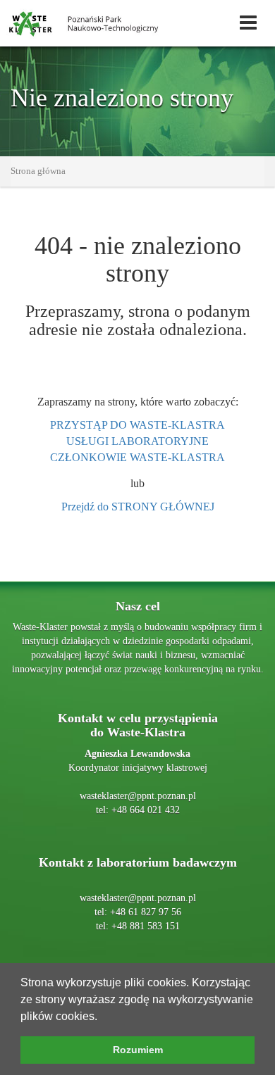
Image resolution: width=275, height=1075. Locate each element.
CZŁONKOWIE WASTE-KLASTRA (137, 457)
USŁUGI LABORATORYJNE (137, 441)
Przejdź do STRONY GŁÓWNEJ (137, 507)
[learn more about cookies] (102, 1017)
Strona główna (38, 170)
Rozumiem (138, 1049)
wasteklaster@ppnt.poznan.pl (138, 796)
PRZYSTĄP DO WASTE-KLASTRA (137, 425)
